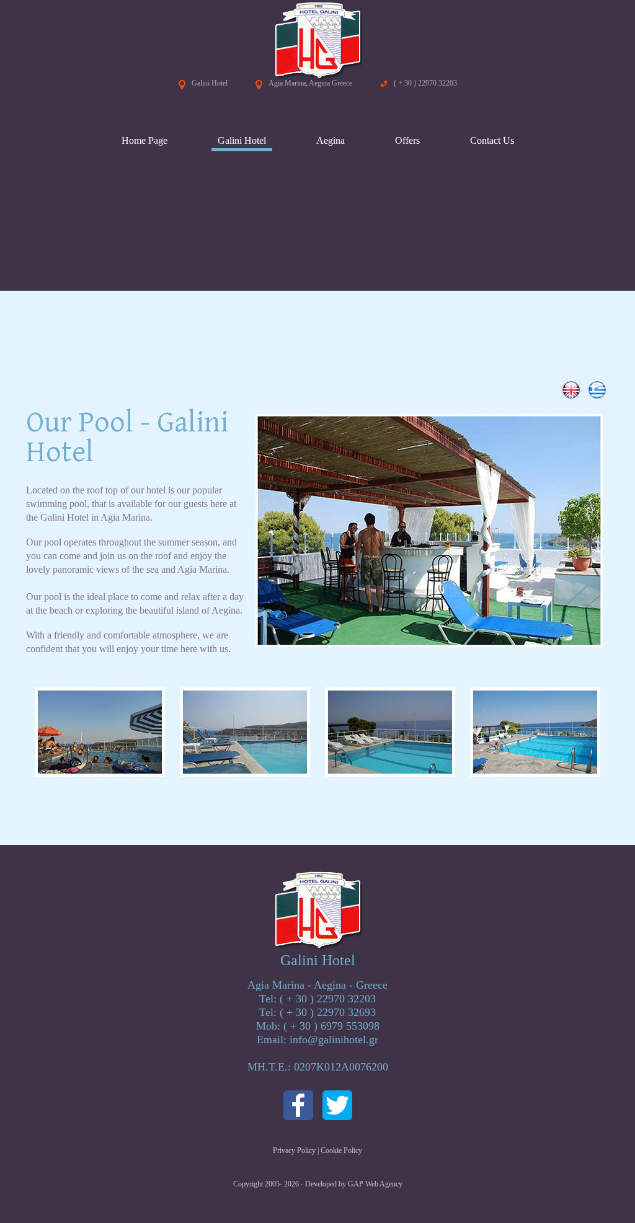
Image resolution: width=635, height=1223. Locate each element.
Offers (407, 140)
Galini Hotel (242, 140)
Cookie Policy (341, 1150)
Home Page (144, 140)
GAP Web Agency (375, 1184)
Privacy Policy (294, 1150)
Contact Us (492, 140)
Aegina (330, 140)
